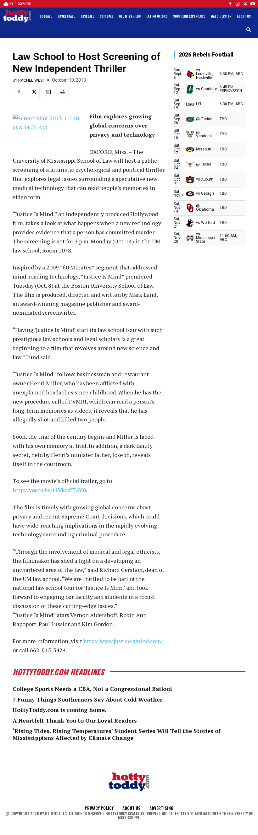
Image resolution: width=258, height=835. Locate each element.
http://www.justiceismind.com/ (123, 641)
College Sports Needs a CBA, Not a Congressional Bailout (92, 688)
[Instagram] (237, 4)
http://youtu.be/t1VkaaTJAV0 (49, 490)
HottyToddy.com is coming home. (59, 709)
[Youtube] (252, 4)
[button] (248, 29)
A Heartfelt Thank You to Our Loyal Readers (75, 720)
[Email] (48, 92)
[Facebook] (230, 4)
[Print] (62, 92)
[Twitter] (245, 4)
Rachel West (31, 80)
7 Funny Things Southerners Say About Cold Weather (87, 699)
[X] (33, 92)
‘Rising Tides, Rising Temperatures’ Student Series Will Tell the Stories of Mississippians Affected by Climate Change (117, 734)
